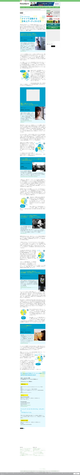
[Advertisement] (33, 95)
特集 (22, 11)
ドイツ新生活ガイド (53, 28)
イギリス (27, 1)
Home (20, 11)
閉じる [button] (76, 473)
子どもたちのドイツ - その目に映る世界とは (25, 450)
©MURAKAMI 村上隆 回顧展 (36, 449)
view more (53, 46)
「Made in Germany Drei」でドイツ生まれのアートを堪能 (39, 450)
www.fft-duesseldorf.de (24, 406)
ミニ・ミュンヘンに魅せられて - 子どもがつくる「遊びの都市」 (26, 451)
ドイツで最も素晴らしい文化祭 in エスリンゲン (38, 455)
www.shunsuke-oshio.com (24, 176)
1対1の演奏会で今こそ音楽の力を (36, 448)
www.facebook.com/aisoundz (33, 176)
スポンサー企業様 (52, 16)
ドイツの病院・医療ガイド (53, 25)
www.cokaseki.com (23, 233)
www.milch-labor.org (24, 286)
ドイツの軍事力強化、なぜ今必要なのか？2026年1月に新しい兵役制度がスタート (26, 455)
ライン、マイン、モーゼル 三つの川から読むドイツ (26, 448)
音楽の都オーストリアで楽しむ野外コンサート (25, 449)
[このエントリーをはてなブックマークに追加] (23, 428)
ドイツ (22, 1)
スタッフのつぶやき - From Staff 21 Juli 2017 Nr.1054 (38, 454)
